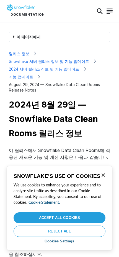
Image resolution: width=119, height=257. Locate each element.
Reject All (59, 231)
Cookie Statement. (44, 203)
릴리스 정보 (19, 53)
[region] (59, 208)
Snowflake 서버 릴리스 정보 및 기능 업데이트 (49, 61)
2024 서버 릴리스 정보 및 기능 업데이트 (44, 69)
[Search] (99, 11)
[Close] (103, 175)
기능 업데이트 (21, 76)
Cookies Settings (59, 241)
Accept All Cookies (59, 218)
